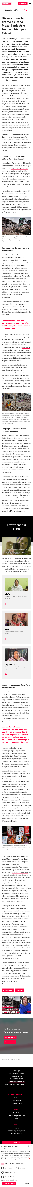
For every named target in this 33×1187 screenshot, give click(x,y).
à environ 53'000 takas (20, 872)
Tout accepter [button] (9, 1183)
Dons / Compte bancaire (16, 1116)
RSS (16, 1118)
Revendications (7, 990)
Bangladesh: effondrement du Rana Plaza (11, 10)
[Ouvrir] (30, 10)
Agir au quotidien (10, 1037)
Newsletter (16, 1113)
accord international (9, 209)
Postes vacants (16, 1103)
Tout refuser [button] (24, 1183)
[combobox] (28, 1146)
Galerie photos (16, 1133)
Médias (16, 1128)
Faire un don (22, 3)
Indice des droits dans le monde (18, 948)
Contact (17, 1098)
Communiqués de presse (16, 1131)
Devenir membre (9, 1042)
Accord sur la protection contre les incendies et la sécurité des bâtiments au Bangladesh (15, 171)
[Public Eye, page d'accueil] (6, 3)
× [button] (31, 1146)
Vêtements (19, 990)
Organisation (16, 1100)
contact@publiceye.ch (17, 1082)
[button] (16, 1180)
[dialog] (16, 1165)
